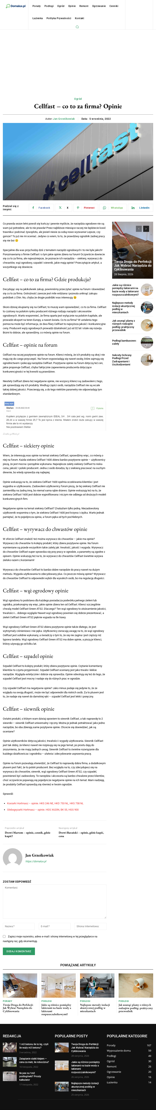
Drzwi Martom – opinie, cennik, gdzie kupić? (27, 834)
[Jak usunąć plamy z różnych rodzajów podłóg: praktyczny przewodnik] (147, 325)
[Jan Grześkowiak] (12, 858)
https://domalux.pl (35, 861)
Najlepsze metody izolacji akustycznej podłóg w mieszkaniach (95, 1008)
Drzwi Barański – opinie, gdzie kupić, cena (81, 834)
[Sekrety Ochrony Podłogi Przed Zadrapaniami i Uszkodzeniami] (147, 360)
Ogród (78, 98)
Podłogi (46, 1001)
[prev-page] (139, 229)
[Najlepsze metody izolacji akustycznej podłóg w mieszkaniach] (147, 307)
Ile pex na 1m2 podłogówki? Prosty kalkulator (30, 1077)
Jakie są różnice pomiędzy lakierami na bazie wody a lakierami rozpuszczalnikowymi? (125, 290)
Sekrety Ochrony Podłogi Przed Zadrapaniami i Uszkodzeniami (121, 360)
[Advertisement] (78, 60)
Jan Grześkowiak (64, 118)
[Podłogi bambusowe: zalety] (147, 342)
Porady (7, 1001)
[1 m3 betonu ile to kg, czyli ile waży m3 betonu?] (10, 1047)
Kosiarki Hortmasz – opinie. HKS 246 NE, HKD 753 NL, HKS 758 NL (45, 803)
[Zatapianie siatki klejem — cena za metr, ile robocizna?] (10, 1062)
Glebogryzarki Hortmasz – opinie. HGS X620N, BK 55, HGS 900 (43, 809)
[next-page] (146, 229)
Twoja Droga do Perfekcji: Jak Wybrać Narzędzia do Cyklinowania (133, 265)
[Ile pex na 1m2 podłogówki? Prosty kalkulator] (10, 1076)
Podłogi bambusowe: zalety (124, 342)
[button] (77, 27)
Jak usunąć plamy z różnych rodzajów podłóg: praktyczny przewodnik (123, 325)
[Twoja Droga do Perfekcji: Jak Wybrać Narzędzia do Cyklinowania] (132, 250)
